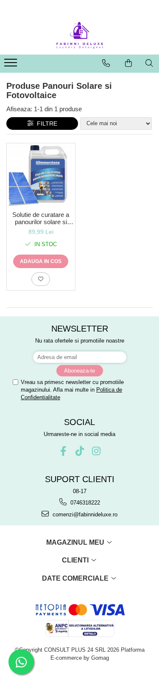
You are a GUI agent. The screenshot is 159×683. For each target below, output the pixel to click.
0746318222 (84, 502)
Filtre (45, 123)
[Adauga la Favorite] (40, 279)
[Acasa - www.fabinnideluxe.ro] (79, 35)
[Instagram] (96, 451)
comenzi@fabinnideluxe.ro (84, 514)
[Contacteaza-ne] (106, 63)
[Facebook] (63, 451)
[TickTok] (79, 451)
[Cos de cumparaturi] (128, 63)
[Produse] (11, 65)
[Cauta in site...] (149, 63)
